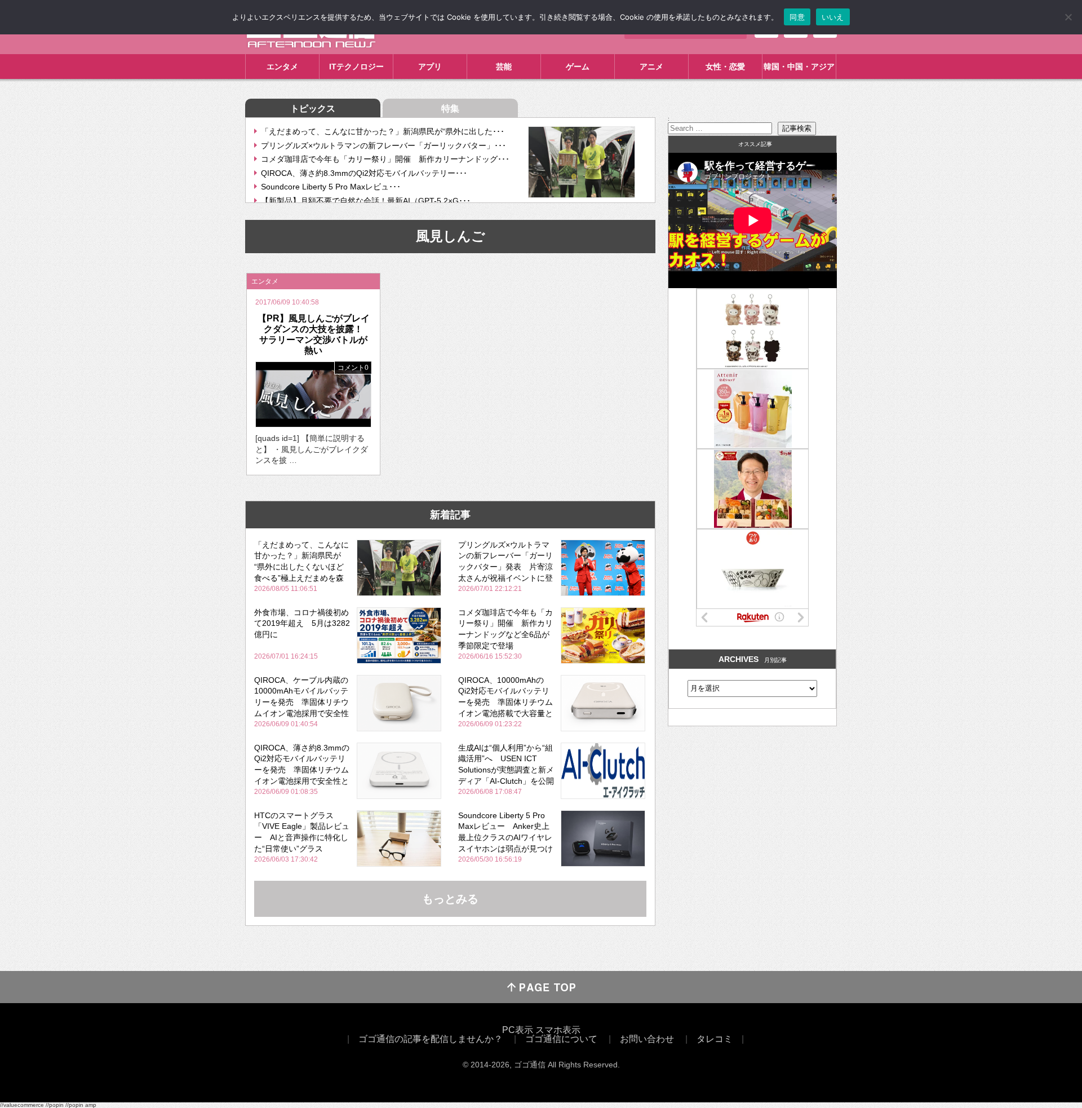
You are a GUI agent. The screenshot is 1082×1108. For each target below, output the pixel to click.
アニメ (651, 66)
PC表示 (517, 1030)
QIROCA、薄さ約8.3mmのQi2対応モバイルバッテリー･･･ (364, 173)
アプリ (430, 66)
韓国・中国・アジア (799, 66)
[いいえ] (1068, 17)
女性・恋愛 (725, 66)
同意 (797, 16)
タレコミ (715, 1039)
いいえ (833, 16)
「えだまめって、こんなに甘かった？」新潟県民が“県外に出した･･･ (382, 131)
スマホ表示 (557, 1030)
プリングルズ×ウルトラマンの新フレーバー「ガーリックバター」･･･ (383, 145)
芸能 (504, 66)
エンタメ (282, 66)
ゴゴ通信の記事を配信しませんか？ (430, 1039)
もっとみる (450, 899)
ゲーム (577, 66)
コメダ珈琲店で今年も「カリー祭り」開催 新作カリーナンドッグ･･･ (385, 159)
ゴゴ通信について (561, 1039)
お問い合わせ (647, 1039)
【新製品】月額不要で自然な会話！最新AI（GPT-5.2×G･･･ (366, 200)
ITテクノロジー (356, 66)
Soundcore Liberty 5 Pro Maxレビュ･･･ (331, 186)
